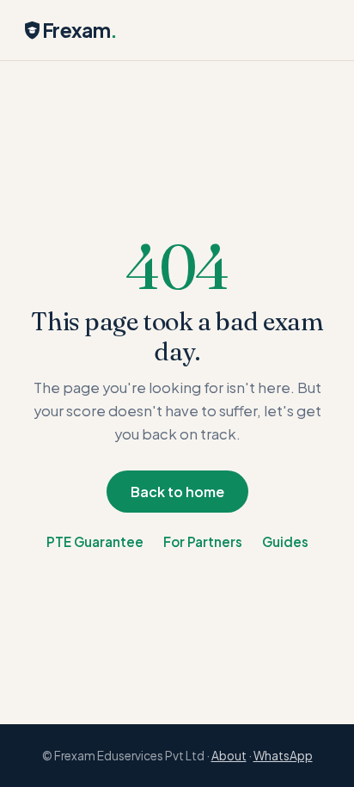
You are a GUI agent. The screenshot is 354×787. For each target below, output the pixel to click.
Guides (285, 541)
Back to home (177, 492)
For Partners (202, 541)
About (229, 755)
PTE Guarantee (94, 541)
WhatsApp (283, 755)
